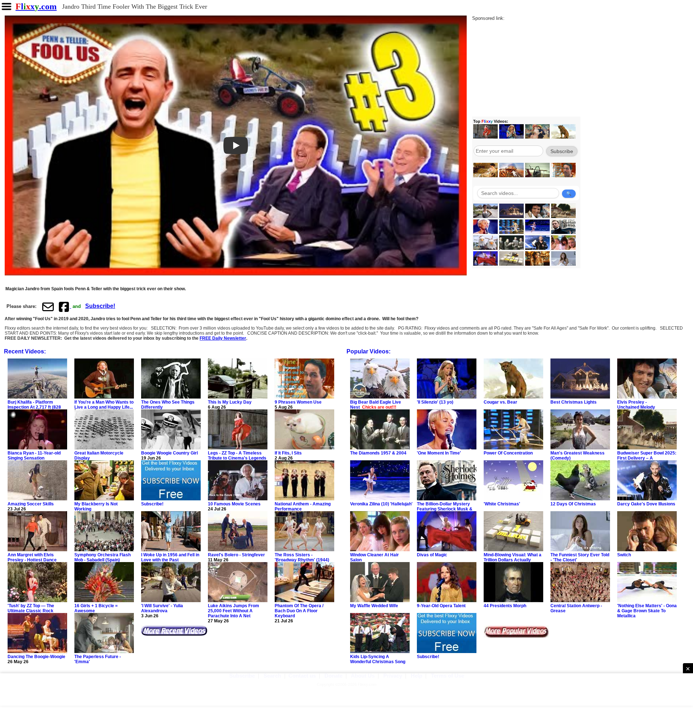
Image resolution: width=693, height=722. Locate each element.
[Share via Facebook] (64, 306)
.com (36, 6)
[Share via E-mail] (48, 306)
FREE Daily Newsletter (223, 338)
